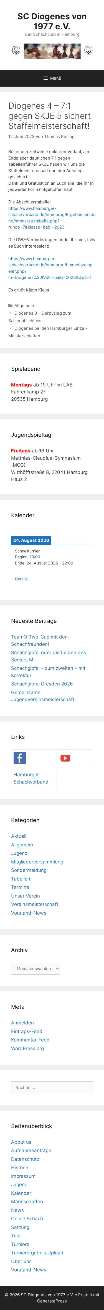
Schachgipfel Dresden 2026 (42, 684)
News (17, 1210)
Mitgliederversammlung (37, 862)
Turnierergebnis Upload (37, 1253)
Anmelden (22, 1023)
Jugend (19, 853)
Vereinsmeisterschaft (34, 904)
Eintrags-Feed (26, 1031)
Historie (19, 1167)
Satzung (20, 1227)
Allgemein (24, 305)
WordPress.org (27, 1048)
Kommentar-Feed (30, 1040)
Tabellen (20, 879)
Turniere (20, 1244)
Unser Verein (25, 896)
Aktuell (18, 836)
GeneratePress (52, 1301)
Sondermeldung (29, 870)
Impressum (23, 1176)
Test (16, 1235)
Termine (20, 887)
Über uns (21, 1261)
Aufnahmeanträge (31, 1150)
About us (21, 1142)
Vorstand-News (28, 913)
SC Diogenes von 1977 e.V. (52, 21)
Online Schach (27, 1218)
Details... (23, 578)
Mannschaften (27, 1201)
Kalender (21, 1193)
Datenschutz (25, 1159)
